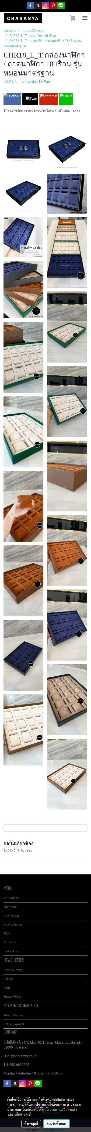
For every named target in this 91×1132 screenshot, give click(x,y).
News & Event (13, 970)
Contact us (11, 951)
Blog (7, 987)
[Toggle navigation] (85, 18)
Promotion (11, 907)
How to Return (13, 924)
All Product (11, 898)
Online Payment (14, 1024)
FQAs (7, 933)
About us (10, 942)
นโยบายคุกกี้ (23, 1114)
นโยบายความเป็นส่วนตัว (60, 1109)
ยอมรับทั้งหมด (56, 1123)
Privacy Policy (12, 996)
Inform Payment (14, 1015)
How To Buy (11, 915)
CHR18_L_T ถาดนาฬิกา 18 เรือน (27, 81)
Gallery (8, 979)
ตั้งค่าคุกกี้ (31, 1123)
